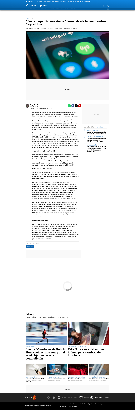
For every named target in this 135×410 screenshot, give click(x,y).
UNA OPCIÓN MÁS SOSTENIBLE (97, 377)
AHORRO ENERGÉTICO (31, 377)
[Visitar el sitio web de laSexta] (53, 397)
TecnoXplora (28, 12)
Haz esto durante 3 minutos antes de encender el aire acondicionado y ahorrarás (35, 380)
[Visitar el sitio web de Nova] (64, 397)
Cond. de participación (87, 404)
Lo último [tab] (100, 127)
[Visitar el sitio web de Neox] (59, 397)
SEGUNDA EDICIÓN (92, 145)
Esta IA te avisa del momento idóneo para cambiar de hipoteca (88, 352)
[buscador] (107, 6)
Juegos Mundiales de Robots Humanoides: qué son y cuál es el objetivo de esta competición (96, 149)
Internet (72, 9)
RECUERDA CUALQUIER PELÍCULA (76, 377)
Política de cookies (77, 404)
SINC (62, 9)
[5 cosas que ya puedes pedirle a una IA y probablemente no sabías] (57, 370)
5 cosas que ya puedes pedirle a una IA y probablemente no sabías (56, 379)
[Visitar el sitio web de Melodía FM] (92, 397)
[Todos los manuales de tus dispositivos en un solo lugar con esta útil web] (99, 370)
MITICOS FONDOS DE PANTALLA (95, 137)
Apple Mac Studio (47, 1)
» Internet (34, 12)
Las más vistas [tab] (89, 127)
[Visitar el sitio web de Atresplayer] (99, 397)
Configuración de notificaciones (64, 406)
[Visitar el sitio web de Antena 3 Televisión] (48, 397)
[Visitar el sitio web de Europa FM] (86, 397)
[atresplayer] (100, 6)
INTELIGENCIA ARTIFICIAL (53, 377)
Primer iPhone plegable (85, 1)
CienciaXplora (55, 9)
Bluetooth (30, 246)
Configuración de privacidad (99, 404)
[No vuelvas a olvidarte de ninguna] (78, 370)
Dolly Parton (39, 1)
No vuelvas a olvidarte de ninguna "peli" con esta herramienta (76, 379)
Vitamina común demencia (73, 1)
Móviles (35, 9)
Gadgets (29, 9)
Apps (66, 9)
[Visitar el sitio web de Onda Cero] (81, 397)
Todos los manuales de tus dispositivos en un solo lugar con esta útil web (99, 379)
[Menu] (107, 9)
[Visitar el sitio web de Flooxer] (107, 397)
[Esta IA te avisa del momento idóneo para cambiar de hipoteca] (88, 333)
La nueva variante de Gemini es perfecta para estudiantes (96, 133)
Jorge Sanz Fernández (37, 105)
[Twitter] (31, 106)
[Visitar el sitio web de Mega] (70, 397)
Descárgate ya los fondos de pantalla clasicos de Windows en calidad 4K (96, 140)
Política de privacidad (67, 404)
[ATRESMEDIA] (30, 398)
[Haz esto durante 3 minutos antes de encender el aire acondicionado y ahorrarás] (36, 370)
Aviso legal (59, 404)
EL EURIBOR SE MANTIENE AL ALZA (77, 347)
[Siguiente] (108, 1)
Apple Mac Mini (55, 1)
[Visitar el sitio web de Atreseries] (75, 397)
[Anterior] (35, 1)
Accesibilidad (75, 406)
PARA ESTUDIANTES (92, 130)
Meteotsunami (63, 1)
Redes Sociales (44, 9)
